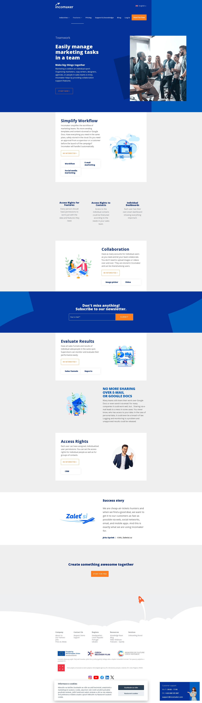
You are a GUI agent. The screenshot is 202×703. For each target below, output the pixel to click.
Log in (127, 17)
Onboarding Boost (135, 635)
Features (77, 17)
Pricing (89, 17)
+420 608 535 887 (172, 693)
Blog (119, 17)
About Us (58, 635)
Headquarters (97, 635)
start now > (64, 91)
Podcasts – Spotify (117, 642)
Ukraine (95, 642)
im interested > (70, 153)
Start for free (139, 17)
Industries (63, 17)
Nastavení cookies (131, 693)
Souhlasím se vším (131, 688)
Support (77, 637)
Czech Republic (97, 637)
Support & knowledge (104, 17)
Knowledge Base (116, 635)
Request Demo (79, 635)
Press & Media (61, 642)
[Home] (65, 6)
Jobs (57, 640)
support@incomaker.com (172, 697)
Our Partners (60, 637)
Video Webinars (116, 640)
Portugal (95, 640)
